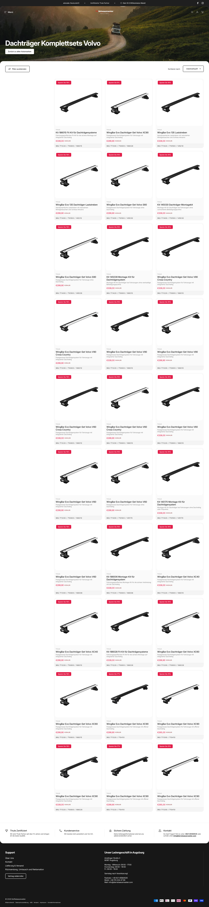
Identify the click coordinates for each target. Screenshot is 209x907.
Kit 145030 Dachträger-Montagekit (175, 204)
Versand (36, 902)
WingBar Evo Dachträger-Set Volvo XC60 (178, 651)
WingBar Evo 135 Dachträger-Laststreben (77, 204)
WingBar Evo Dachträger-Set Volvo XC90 (128, 132)
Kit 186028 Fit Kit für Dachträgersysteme (127, 651)
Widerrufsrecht (9, 902)
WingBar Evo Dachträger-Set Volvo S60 (127, 204)
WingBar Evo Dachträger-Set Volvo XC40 (178, 576)
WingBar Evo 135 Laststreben (172, 132)
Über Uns (9, 858)
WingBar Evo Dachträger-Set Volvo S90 (76, 277)
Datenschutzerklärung (22, 902)
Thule (58, 129)
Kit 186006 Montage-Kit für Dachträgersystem (121, 578)
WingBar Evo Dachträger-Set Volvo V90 (127, 352)
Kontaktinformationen (54, 902)
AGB (31, 902)
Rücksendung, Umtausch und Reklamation (24, 869)
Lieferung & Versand (14, 866)
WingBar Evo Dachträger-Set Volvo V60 (177, 427)
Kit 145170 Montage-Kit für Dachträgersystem (171, 503)
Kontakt (8, 862)
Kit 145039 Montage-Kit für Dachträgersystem (121, 278)
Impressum (43, 902)
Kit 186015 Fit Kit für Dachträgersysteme (76, 132)
